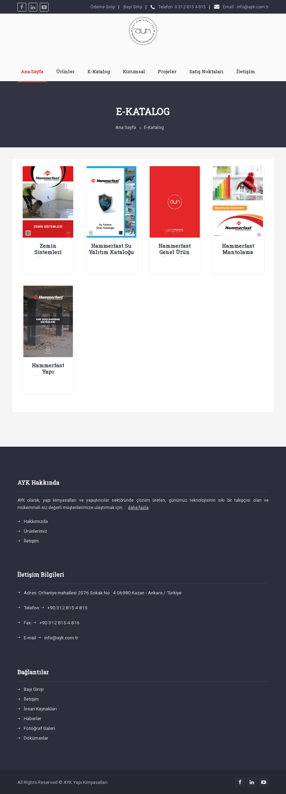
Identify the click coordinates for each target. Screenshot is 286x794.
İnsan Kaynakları (40, 708)
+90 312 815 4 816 (59, 622)
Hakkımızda (36, 521)
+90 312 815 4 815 (67, 607)
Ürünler (65, 71)
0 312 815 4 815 (190, 7)
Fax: (28, 622)
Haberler (33, 718)
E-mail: (30, 637)
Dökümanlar (36, 738)
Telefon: (32, 607)
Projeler (167, 71)
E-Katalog (99, 71)
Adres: (30, 592)
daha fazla (138, 507)
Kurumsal (134, 71)
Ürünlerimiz (35, 531)
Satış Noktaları (206, 71)
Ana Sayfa (32, 71)
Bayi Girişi (132, 7)
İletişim (245, 71)
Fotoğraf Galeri (39, 728)
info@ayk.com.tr (253, 7)
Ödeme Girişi (102, 7)
